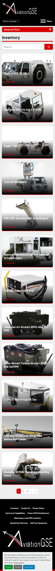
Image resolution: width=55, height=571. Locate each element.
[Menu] (43, 21)
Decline (18, 567)
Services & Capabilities (15, 513)
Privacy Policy (38, 508)
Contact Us (25, 508)
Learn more (29, 567)
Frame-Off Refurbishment (38, 513)
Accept (8, 567)
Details (10, 82)
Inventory (15, 508)
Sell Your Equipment (38, 523)
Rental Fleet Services (19, 523)
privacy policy (19, 563)
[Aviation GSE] (27, 539)
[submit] (48, 47)
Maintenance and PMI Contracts (27, 518)
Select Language (9, 21)
